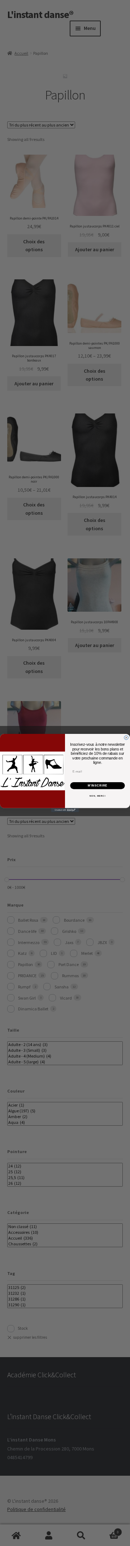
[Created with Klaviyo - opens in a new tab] (65, 810)
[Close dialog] (126, 738)
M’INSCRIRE (98, 785)
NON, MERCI (97, 796)
